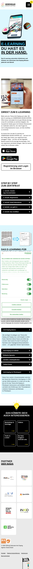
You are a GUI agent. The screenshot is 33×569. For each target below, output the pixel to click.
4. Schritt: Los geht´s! (10, 207)
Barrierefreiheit (5, 556)
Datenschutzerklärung (13, 553)
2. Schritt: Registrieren (10, 197)
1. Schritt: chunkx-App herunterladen (9, 192)
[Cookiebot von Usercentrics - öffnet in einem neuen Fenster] (24, 253)
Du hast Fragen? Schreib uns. (22, 437)
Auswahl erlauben (16, 309)
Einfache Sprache (9, 355)
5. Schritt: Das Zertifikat (11, 212)
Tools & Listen (7, 436)
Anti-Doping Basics (9, 330)
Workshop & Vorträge (9, 423)
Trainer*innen (7, 364)
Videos (20, 422)
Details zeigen (24, 300)
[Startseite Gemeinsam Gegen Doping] (8, 5)
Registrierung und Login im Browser (16, 167)
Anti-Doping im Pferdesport (12, 372)
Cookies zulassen (16, 304)
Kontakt (3, 553)
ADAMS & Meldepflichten (11, 360)
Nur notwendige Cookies (16, 314)
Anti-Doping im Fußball (10, 350)
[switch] (29, 284)
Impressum (24, 553)
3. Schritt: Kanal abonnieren (12, 202)
